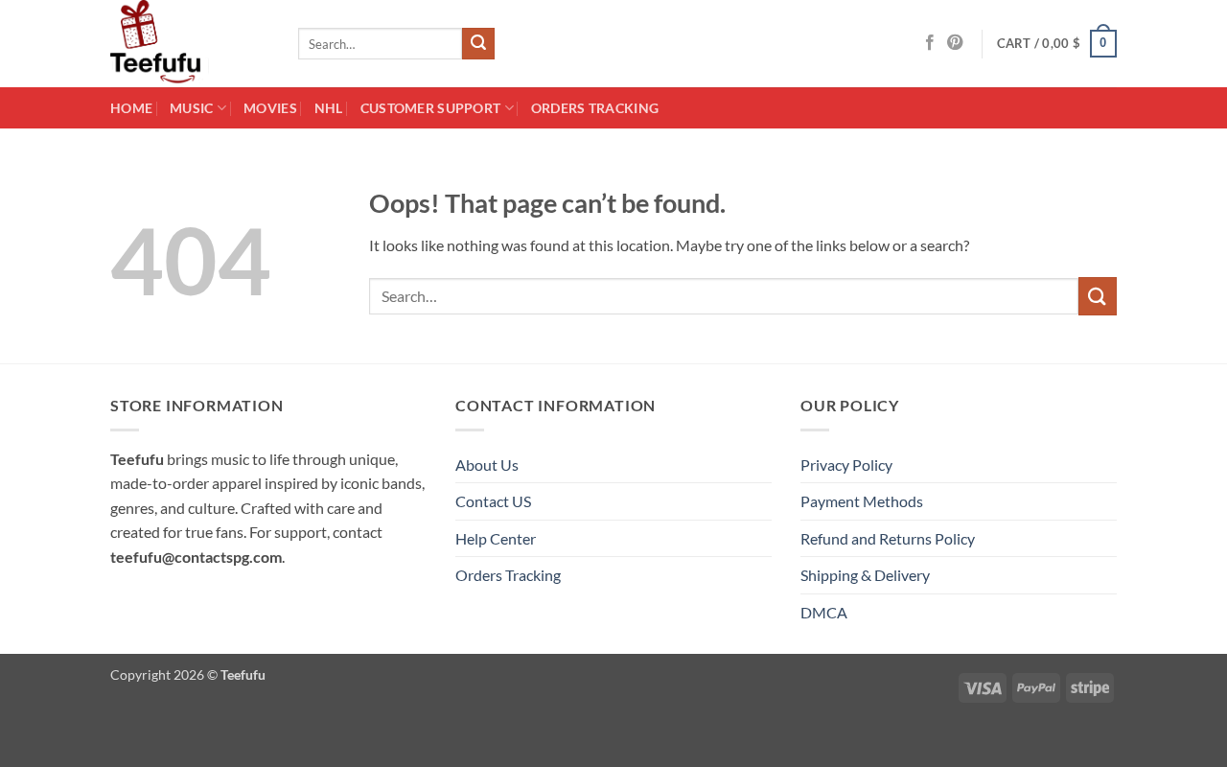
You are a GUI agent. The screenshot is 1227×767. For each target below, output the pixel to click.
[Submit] (478, 44)
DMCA (823, 612)
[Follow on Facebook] (930, 43)
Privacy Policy (846, 464)
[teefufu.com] (189, 43)
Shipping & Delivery (865, 575)
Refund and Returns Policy (887, 538)
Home (131, 108)
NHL (328, 108)
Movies (270, 108)
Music (191, 108)
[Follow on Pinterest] (954, 43)
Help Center (495, 538)
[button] (1057, 44)
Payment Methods (861, 501)
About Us (487, 464)
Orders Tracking (595, 108)
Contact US (493, 501)
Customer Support (430, 108)
